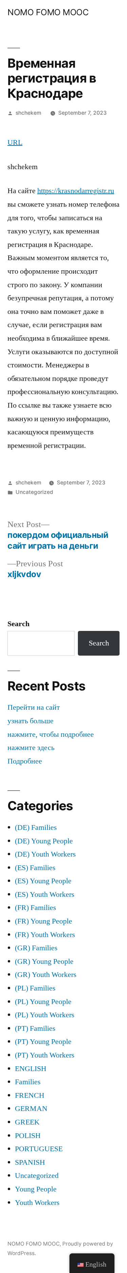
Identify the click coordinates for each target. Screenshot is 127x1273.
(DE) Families (36, 827)
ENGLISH (30, 1068)
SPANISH (30, 1162)
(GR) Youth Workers (46, 974)
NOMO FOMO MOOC (47, 12)
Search (18, 624)
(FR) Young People (43, 921)
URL (14, 142)
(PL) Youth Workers (45, 1015)
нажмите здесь (31, 747)
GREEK (27, 1122)
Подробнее (24, 761)
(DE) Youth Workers (45, 854)
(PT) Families (35, 1028)
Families (28, 1082)
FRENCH (29, 1095)
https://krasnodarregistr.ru (75, 191)
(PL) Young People (43, 1001)
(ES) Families (35, 867)
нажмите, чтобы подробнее (50, 734)
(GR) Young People (44, 961)
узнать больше (30, 721)
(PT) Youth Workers (45, 1055)
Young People (36, 1189)
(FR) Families (35, 907)
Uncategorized (34, 492)
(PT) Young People (43, 1041)
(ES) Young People (43, 881)
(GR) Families (36, 948)
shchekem (28, 113)
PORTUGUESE (39, 1149)
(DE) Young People (44, 841)
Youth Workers (37, 1202)
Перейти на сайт (33, 707)
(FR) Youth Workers (45, 934)
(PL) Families (35, 988)
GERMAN (31, 1108)
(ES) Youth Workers (45, 894)
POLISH (28, 1135)
